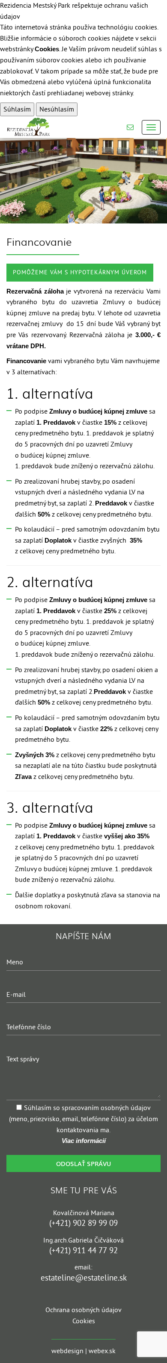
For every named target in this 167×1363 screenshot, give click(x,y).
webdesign (67, 1350)
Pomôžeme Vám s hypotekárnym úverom (80, 272)
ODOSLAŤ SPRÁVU (83, 1163)
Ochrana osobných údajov (83, 1310)
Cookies (47, 49)
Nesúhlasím (56, 109)
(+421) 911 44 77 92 (83, 1250)
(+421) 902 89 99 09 (83, 1223)
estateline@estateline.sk (84, 1278)
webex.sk (102, 1350)
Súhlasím (17, 109)
